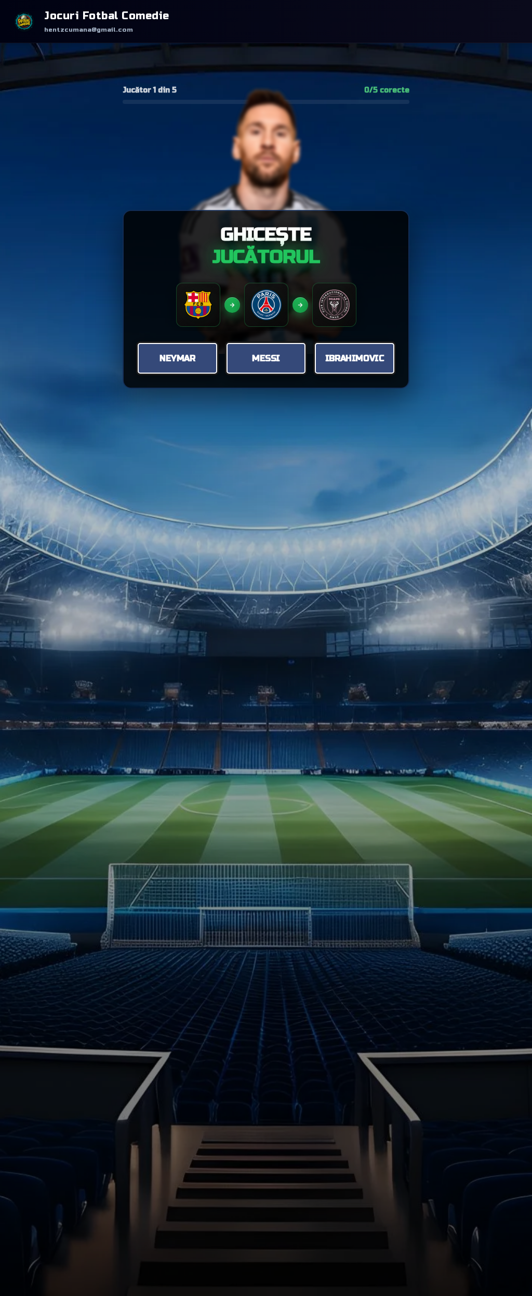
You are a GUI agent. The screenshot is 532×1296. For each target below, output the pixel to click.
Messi (266, 358)
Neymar (177, 358)
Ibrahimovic (354, 358)
